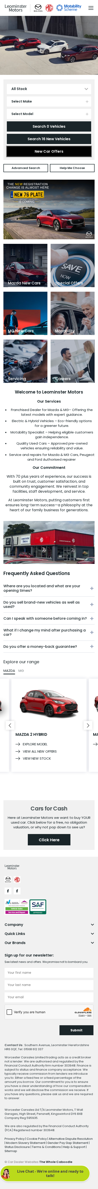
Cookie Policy (37, 1139)
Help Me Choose (72, 168)
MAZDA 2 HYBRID (31, 734)
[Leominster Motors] (16, 8)
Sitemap (11, 1151)
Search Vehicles (49, 126)
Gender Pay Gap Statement (68, 1143)
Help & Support (74, 1147)
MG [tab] (21, 670)
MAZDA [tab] (9, 670)
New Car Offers (49, 151)
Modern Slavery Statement (26, 1143)
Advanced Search (26, 168)
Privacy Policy (15, 1139)
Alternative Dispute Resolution (71, 1139)
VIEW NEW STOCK (37, 758)
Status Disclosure (18, 1147)
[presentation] (10, 725)
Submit (76, 1030)
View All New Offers (40, 751)
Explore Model (35, 744)
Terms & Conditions (47, 1147)
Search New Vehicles (49, 139)
